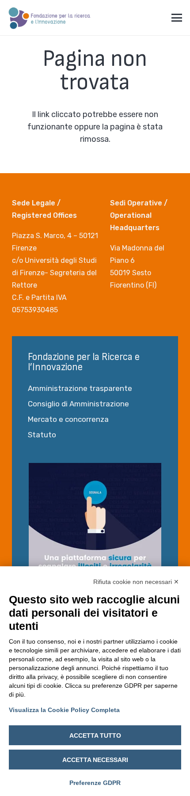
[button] (177, 17)
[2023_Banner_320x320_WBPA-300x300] (95, 529)
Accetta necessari (95, 759)
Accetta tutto (95, 735)
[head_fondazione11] (49, 17)
